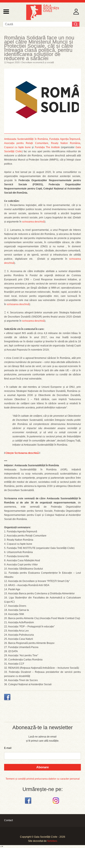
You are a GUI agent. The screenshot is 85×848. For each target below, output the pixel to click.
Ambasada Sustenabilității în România (26, 139)
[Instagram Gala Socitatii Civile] (56, 803)
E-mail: (8, 748)
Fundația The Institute (47, 147)
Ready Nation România (65, 143)
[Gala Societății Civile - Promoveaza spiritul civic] (42, 19)
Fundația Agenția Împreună (64, 139)
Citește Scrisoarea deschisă (22, 453)
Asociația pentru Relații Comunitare (26, 143)
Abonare (42, 767)
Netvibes (52, 841)
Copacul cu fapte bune (17, 147)
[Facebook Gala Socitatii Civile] (28, 803)
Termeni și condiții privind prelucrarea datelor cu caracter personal (43, 778)
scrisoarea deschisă (33, 221)
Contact (8, 820)
